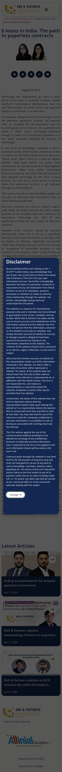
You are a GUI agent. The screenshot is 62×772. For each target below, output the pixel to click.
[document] (31, 386)
